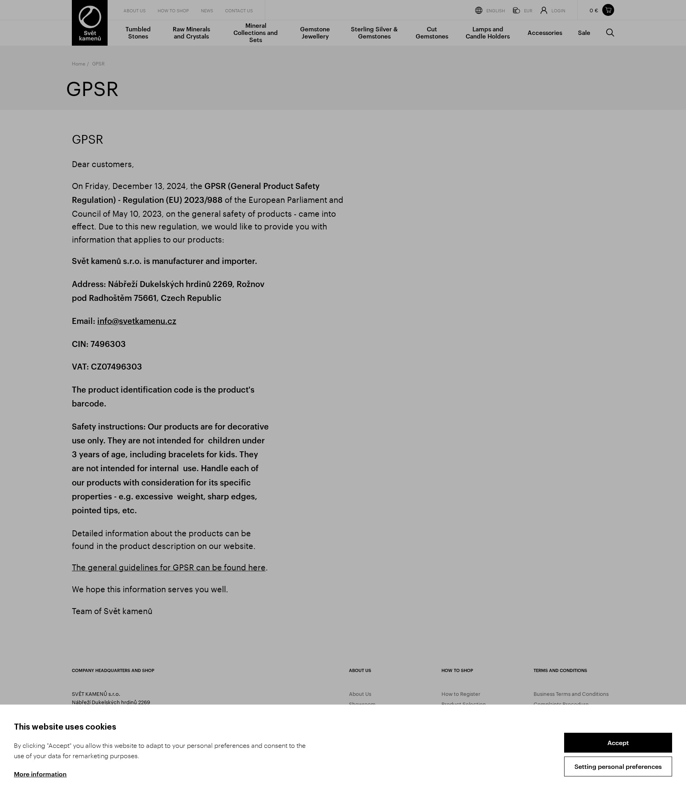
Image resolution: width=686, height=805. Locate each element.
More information (40, 774)
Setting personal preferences (618, 766)
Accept (618, 742)
